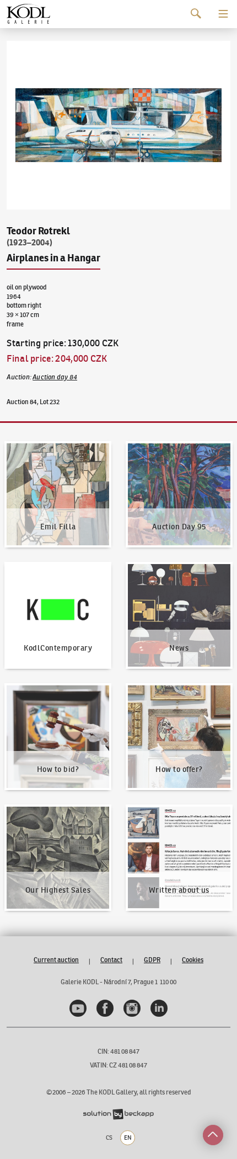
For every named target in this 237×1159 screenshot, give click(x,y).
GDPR (152, 960)
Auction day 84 (55, 377)
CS (109, 1137)
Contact (111, 960)
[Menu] (223, 13)
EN (128, 1137)
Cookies (192, 960)
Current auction (56, 960)
